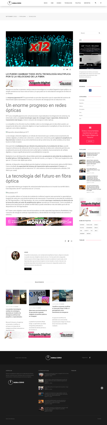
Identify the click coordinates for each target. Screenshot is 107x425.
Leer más (83, 80)
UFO (80, 118)
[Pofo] (14, 3)
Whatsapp (82, 233)
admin (24, 16)
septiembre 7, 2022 (11, 16)
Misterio (89, 233)
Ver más (28, 268)
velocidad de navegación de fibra (58, 91)
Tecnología (68, 3)
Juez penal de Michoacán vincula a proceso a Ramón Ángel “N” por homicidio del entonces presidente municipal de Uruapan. (55, 401)
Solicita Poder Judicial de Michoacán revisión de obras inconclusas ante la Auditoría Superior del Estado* (56, 381)
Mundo (59, 3)
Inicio (45, 3)
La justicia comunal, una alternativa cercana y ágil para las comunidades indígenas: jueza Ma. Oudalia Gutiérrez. (56, 409)
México (96, 227)
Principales (81, 109)
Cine (52, 3)
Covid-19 (86, 230)
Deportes (87, 3)
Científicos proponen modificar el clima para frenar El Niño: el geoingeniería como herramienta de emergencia (61, 309)
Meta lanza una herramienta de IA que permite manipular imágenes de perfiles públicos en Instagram (38, 313)
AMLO (96, 230)
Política (78, 3)
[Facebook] (100, 3)
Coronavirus (89, 227)
